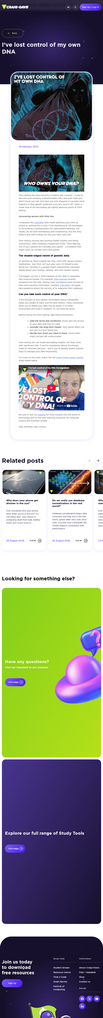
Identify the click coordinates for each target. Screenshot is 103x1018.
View (33, 541)
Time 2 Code (59, 977)
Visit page (13, 682)
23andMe (38, 222)
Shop (81, 977)
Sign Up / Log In (90, 7)
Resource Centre (62, 972)
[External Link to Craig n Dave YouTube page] (97, 999)
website (41, 414)
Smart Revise (60, 981)
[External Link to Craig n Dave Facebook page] (82, 999)
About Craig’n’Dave (89, 967)
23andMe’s (65, 285)
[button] (98, 461)
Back (14, 33)
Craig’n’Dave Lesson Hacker (69, 357)
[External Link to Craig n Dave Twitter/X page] (89, 999)
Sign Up (12, 983)
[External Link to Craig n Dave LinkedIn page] (82, 1006)
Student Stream (61, 967)
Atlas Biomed (61, 279)
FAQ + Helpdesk (87, 972)
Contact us (84, 981)
